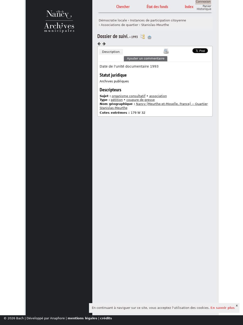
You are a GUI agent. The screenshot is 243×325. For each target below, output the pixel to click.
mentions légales (82, 318)
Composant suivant (104, 44)
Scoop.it (185, 50)
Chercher (123, 6)
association (158, 96)
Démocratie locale (113, 20)
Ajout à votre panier (149, 37)
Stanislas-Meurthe (155, 25)
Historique (204, 9)
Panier (207, 6)
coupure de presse (140, 100)
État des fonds (157, 6)
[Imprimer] (166, 51)
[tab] (111, 52)
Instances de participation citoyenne (158, 20)
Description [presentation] (111, 52)
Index (189, 6)
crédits (106, 318)
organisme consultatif (128, 96)
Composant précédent (99, 44)
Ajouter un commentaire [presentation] (145, 58)
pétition (117, 100)
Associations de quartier (119, 25)
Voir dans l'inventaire (142, 36)
